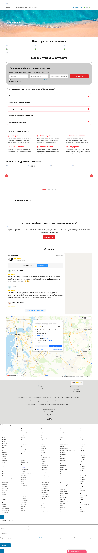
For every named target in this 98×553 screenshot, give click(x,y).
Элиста (82, 497)
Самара (62, 480)
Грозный (4, 499)
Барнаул (4, 456)
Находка (43, 463)
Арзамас (4, 437)
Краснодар (24, 502)
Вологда (4, 492)
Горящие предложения (72, 397)
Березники (4, 464)
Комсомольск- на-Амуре (27, 492)
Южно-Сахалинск (84, 504)
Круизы (60, 397)
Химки (81, 470)
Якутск (81, 509)
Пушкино (62, 458)
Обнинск (43, 507)
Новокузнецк (44, 480)
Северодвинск (64, 493)
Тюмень (82, 450)
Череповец (83, 479)
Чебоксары (83, 475)
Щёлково (82, 490)
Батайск (4, 458)
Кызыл (23, 510)
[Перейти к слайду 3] (48, 189)
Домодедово (5, 512)
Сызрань (82, 431)
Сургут (81, 429)
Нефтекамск (44, 467)
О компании (58, 401)
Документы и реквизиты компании (19, 102)
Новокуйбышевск (45, 482)
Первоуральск (64, 444)
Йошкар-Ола (24, 462)
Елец (22, 435)
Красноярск (24, 504)
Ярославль (82, 511)
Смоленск (62, 503)
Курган (23, 506)
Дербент (4, 504)
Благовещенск (5, 469)
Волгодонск (5, 488)
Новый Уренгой (45, 496)
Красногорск (24, 500)
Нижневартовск (45, 471)
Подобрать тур (49, 237)
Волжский (4, 490)
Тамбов (82, 440)
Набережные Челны (46, 457)
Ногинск (43, 498)
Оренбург (62, 433)
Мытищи (43, 452)
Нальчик (43, 461)
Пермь (62, 446)
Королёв (23, 496)
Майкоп (43, 440)
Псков (61, 456)
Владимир (4, 484)
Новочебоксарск (45, 490)
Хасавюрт (82, 468)
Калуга (23, 471)
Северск (62, 495)
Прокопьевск (63, 454)
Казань (23, 467)
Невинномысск (44, 465)
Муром (42, 450)
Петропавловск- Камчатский (67, 450)
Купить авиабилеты (35, 397)
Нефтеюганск (44, 469)
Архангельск (5, 443)
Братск (3, 471)
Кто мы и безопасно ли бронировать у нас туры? (23, 95)
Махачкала (43, 442)
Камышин (23, 475)
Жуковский (24, 444)
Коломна (23, 490)
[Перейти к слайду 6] (52, 189)
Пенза (61, 442)
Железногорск (25, 442)
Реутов (62, 467)
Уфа (81, 461)
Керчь (22, 481)
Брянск (3, 473)
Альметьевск (5, 433)
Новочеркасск (44, 492)
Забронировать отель (49, 397)
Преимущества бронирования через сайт (21, 115)
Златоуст (23, 451)
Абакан (3, 431)
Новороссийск (44, 486)
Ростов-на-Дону (64, 469)
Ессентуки (23, 437)
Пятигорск (63, 460)
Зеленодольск (25, 449)
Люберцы (43, 433)
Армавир (4, 439)
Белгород (4, 460)
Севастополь (63, 491)
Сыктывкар (83, 433)
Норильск (43, 500)
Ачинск (3, 447)
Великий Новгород (6, 478)
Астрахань (4, 445)
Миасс (42, 444)
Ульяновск (82, 457)
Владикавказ (5, 482)
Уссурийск (82, 459)
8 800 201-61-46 (21, 7)
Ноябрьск (43, 503)
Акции (47, 401)
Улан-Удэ (82, 455)
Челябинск (82, 477)
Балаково (4, 452)
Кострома (23, 498)
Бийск (3, 467)
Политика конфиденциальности (36, 404)
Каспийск (23, 477)
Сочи (61, 505)
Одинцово (43, 510)
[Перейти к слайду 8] (55, 189)
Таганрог (82, 438)
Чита (81, 483)
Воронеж (4, 494)
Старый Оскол (64, 510)
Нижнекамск (44, 474)
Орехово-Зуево (64, 435)
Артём (3, 441)
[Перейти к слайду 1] (44, 189)
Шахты (81, 488)
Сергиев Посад (64, 497)
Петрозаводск (64, 448)
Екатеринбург (24, 433)
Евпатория (24, 431)
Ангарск (4, 435)
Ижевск (23, 458)
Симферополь (64, 501)
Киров (22, 483)
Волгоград (4, 486)
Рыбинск (62, 474)
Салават (62, 478)
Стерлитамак (63, 512)
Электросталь (83, 495)
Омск (61, 429)
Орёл (61, 431)
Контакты (64, 401)
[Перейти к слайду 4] (49, 189)
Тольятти (82, 444)
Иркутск (23, 460)
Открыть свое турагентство (37, 401)
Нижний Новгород (45, 476)
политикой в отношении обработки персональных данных (46, 79)
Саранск (62, 487)
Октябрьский (44, 512)
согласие (68, 79)
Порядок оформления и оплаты (18, 122)
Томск (81, 446)
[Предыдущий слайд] (6, 175)
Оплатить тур (77, 8)
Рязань (62, 476)
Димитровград (5, 508)
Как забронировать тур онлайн (18, 109)
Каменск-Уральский (26, 473)
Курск (22, 508)
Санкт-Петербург (64, 485)
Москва (43, 446)
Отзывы (52, 401)
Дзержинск (4, 506)
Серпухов (62, 499)
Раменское (63, 465)
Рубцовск (62, 471)
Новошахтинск (44, 494)
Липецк (42, 431)
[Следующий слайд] (91, 175)
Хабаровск (82, 466)
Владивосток (5, 480)
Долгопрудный (5, 510)
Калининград (24, 469)
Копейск (23, 494)
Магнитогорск (44, 438)
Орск (61, 437)
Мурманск (43, 448)
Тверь (81, 442)
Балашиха (4, 454)
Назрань (43, 459)
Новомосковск (44, 484)
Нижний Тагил (44, 478)
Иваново (23, 456)
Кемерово (23, 479)
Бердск (3, 462)
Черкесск (82, 481)
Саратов (62, 489)
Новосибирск (44, 488)
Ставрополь (63, 507)
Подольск (62, 452)
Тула (81, 448)
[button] (77, 551)
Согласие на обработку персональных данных (57, 404)
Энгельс (82, 499)
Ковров (23, 487)
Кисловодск (24, 485)
